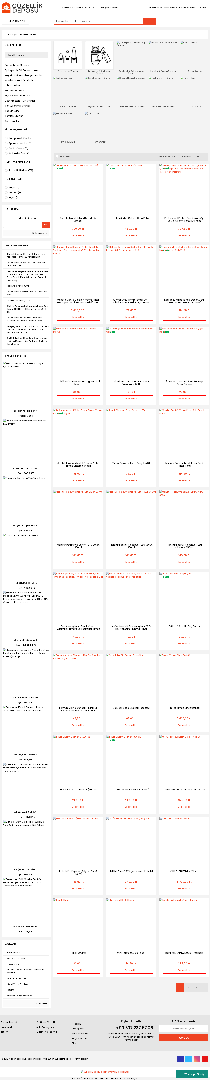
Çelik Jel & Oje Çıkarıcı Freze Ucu (131, 708)
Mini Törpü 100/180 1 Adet (131, 953)
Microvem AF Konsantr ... (26, 697)
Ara (46, 224)
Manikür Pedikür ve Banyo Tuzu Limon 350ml (78, 546)
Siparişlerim (78, 1028)
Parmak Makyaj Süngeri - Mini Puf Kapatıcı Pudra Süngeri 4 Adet (78, 709)
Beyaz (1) (14, 187)
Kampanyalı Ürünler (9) (22, 138)
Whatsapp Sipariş (194, 1074)
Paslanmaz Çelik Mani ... (26, 926)
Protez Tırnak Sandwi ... (26, 468)
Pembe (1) (15, 192)
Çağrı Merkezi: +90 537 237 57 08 (77, 7)
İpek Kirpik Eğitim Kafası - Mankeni (184, 953)
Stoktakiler (65, 156)
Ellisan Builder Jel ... (26, 582)
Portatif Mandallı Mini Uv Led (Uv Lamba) (78, 219)
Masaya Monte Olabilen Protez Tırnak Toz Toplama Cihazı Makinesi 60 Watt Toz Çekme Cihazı (78, 302)
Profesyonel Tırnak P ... (26, 754)
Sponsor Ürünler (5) (20, 143)
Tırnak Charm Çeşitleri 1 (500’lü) (131, 789)
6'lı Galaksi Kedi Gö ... (26, 812)
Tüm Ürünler (155, 7)
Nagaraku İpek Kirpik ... (26, 525)
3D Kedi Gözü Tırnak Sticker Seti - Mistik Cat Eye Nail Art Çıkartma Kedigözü (131, 302)
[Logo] (22, 7)
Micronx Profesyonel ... (26, 640)
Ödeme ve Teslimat (46, 1031)
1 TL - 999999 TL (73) (21, 170)
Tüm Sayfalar (40, 1003)
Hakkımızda (170, 7)
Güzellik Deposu (28, 34)
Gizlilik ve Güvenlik (45, 1022)
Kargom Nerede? (110, 7)
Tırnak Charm (78, 953)
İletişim (202, 7)
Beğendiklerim (79, 1038)
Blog (74, 1043)
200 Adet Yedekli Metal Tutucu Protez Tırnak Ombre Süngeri (78, 464)
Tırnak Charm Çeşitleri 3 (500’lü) (78, 789)
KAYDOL (184, 1037)
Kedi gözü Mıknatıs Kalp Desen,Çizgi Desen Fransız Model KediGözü (184, 301)
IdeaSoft (77, 1078)
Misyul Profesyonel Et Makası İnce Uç (184, 789)
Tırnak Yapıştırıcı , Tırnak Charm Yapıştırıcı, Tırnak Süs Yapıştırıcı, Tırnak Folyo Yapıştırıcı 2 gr (78, 629)
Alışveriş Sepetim (81, 1033)
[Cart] (203, 21)
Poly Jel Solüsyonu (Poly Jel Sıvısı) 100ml (78, 873)
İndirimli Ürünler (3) (20, 153)
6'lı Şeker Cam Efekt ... (26, 869)
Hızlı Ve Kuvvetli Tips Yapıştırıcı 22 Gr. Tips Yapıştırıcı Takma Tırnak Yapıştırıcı (131, 629)
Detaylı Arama (40, 233)
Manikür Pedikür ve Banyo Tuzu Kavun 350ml (131, 546)
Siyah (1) (14, 197)
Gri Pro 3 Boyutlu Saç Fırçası (184, 626)
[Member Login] (183, 21)
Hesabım (77, 1023)
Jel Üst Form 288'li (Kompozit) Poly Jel (131, 871)
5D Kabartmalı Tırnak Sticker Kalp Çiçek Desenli (184, 383)
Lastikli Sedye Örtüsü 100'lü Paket (131, 218)
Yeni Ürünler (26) (18, 148)
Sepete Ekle (78, 235)
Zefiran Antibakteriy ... (26, 410)
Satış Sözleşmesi (45, 1027)
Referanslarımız (187, 7)
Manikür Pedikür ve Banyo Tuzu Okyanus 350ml (184, 546)
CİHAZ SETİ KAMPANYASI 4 (184, 871)
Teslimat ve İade (9, 1022)
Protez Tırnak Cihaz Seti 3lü (184, 708)
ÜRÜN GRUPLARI (16, 21)
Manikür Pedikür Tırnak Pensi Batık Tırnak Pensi (184, 464)
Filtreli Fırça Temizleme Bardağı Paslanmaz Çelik (131, 383)
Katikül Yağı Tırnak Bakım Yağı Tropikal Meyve (78, 383)
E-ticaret (89, 1078)
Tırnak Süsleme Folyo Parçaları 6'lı (131, 463)
